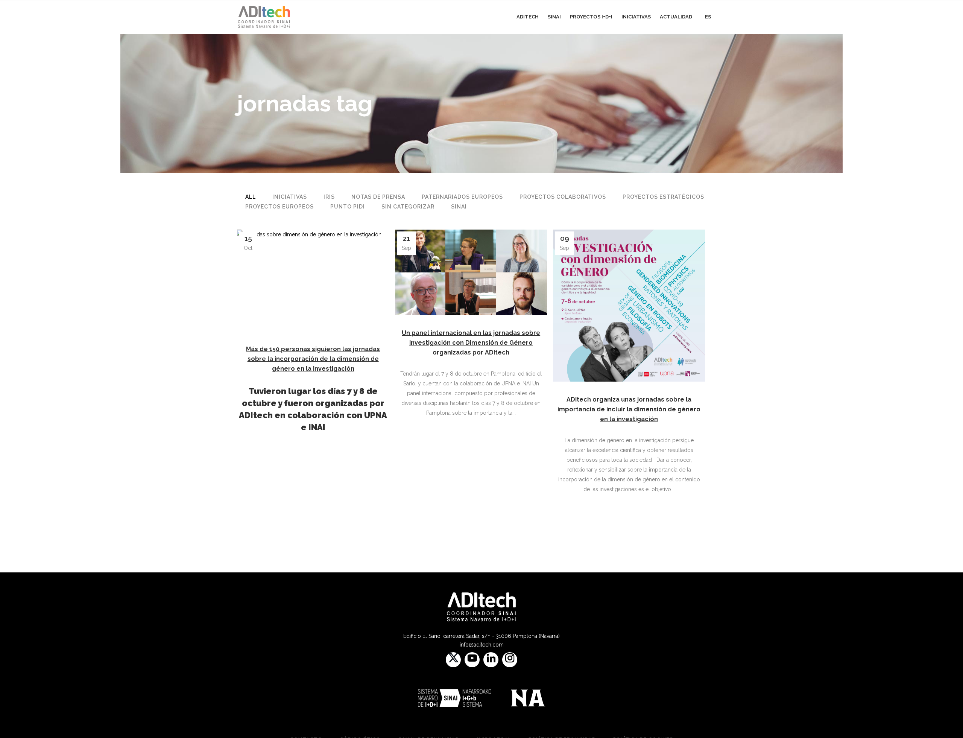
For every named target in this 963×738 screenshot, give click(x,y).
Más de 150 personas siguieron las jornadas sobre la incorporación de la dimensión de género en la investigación (313, 358)
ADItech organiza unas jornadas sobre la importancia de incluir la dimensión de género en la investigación (628, 409)
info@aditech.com (482, 645)
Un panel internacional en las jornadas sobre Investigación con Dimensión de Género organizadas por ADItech (471, 342)
